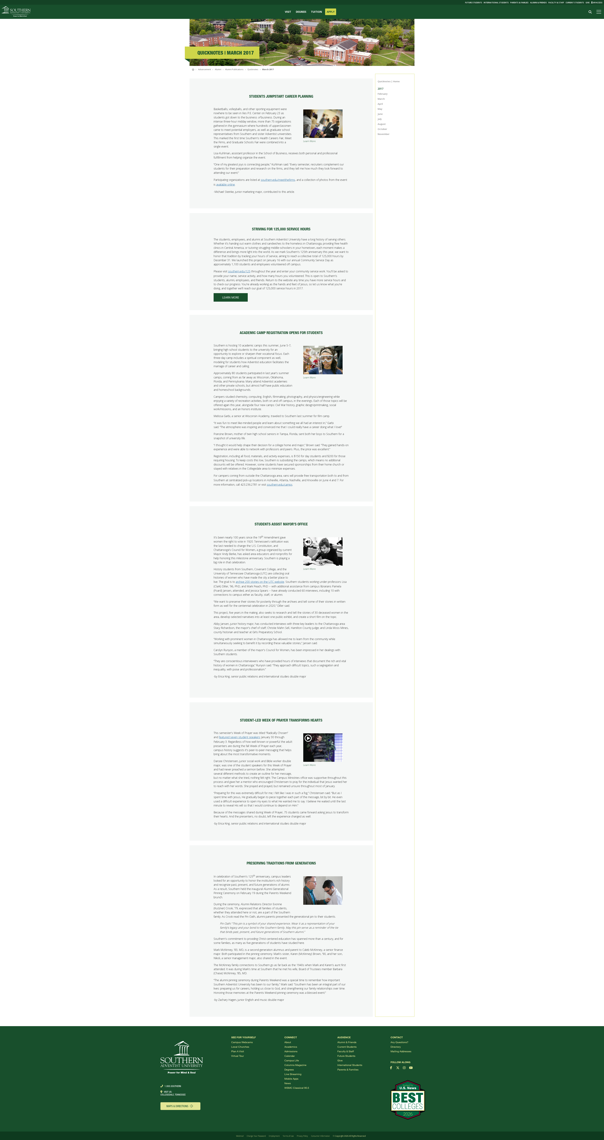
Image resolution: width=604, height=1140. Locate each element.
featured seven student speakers (239, 737)
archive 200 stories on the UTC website (260, 582)
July (380, 118)
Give (588, 2)
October (382, 129)
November (383, 134)
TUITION (316, 12)
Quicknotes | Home (389, 81)
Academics (290, 1046)
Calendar (289, 1055)
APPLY (331, 12)
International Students (496, 2)
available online (225, 184)
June (380, 113)
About (287, 1042)
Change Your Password (256, 1136)
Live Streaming (292, 1074)
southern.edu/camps (279, 484)
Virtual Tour (237, 1055)
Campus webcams (242, 1042)
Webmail (240, 1136)
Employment (274, 1136)
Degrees (289, 1069)
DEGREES (301, 12)
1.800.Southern (173, 1086)
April (380, 103)
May (380, 108)
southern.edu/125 (239, 271)
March (381, 98)
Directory (396, 1046)
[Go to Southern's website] (16, 12)
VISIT (288, 12)
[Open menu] (599, 12)
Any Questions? (399, 1042)
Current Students (575, 2)
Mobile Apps (291, 1078)
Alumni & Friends (538, 2)
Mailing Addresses (401, 1051)
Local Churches (240, 1046)
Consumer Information (320, 1136)
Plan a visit (237, 1051)
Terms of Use (288, 1136)
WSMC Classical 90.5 (296, 1087)
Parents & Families (519, 2)
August (382, 124)
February (383, 93)
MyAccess (597, 2)
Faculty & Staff (556, 2)
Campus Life (291, 1060)
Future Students (346, 1055)
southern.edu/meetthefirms (278, 180)
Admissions (290, 1051)
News (287, 1083)
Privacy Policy (302, 1136)
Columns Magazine (295, 1064)
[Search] (590, 12)
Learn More (230, 297)
